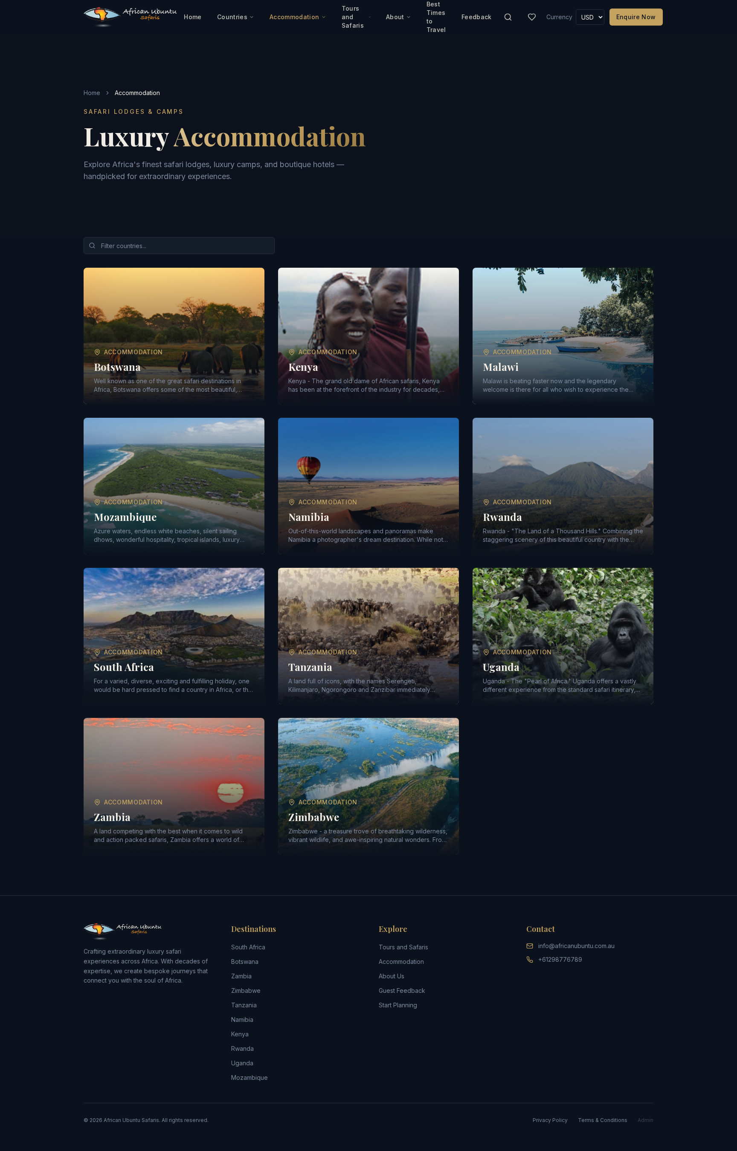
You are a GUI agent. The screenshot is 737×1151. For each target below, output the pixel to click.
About (395, 16)
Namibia (242, 1019)
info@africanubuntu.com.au (576, 945)
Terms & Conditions (602, 1120)
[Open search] (508, 17)
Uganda (242, 1063)
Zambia (241, 976)
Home (192, 16)
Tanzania (244, 1005)
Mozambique (249, 1077)
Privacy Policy (550, 1120)
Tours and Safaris (353, 17)
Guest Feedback (402, 990)
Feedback (476, 16)
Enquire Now (636, 16)
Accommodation (294, 16)
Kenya (240, 1034)
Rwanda (242, 1048)
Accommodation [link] (137, 92)
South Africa (248, 947)
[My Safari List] (531, 17)
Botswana (244, 961)
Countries (232, 16)
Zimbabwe (246, 990)
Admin (645, 1120)
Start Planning (398, 1005)
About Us (391, 976)
